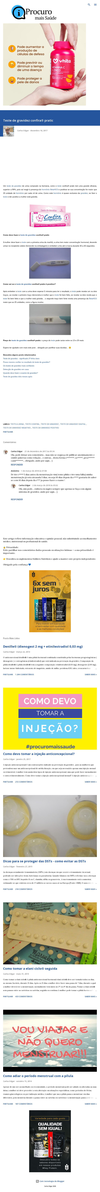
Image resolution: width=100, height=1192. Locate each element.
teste (59, 186)
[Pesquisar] (89, 4)
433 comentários (23, 996)
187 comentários (23, 1104)
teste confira (32, 424)
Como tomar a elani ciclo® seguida (30, 968)
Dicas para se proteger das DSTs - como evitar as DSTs (44, 861)
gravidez (84, 193)
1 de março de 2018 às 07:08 (34, 471)
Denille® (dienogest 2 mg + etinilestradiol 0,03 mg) (43, 646)
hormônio (20, 193)
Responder (17, 464)
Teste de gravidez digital (73, 424)
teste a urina (17, 424)
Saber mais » (91, 674)
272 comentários (23, 782)
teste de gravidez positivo (45, 427)
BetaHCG (93, 299)
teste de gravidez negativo (17, 427)
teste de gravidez (14, 186)
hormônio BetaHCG (50, 189)
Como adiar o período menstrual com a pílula (38, 1076)
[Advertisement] (50, 162)
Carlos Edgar (17, 451)
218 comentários (23, 889)
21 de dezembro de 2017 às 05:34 (39, 451)
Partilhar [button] (8, 432)
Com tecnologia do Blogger (51, 1181)
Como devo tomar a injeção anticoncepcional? (39, 754)
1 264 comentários (24, 674)
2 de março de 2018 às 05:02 (45, 485)
